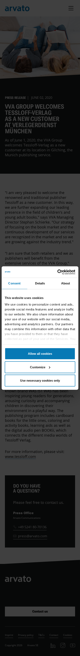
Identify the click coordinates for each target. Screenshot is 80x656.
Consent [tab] (14, 283)
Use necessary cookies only (40, 380)
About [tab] (65, 283)
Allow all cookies (40, 353)
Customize (37, 367)
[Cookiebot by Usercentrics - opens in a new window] (57, 272)
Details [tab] (40, 283)
